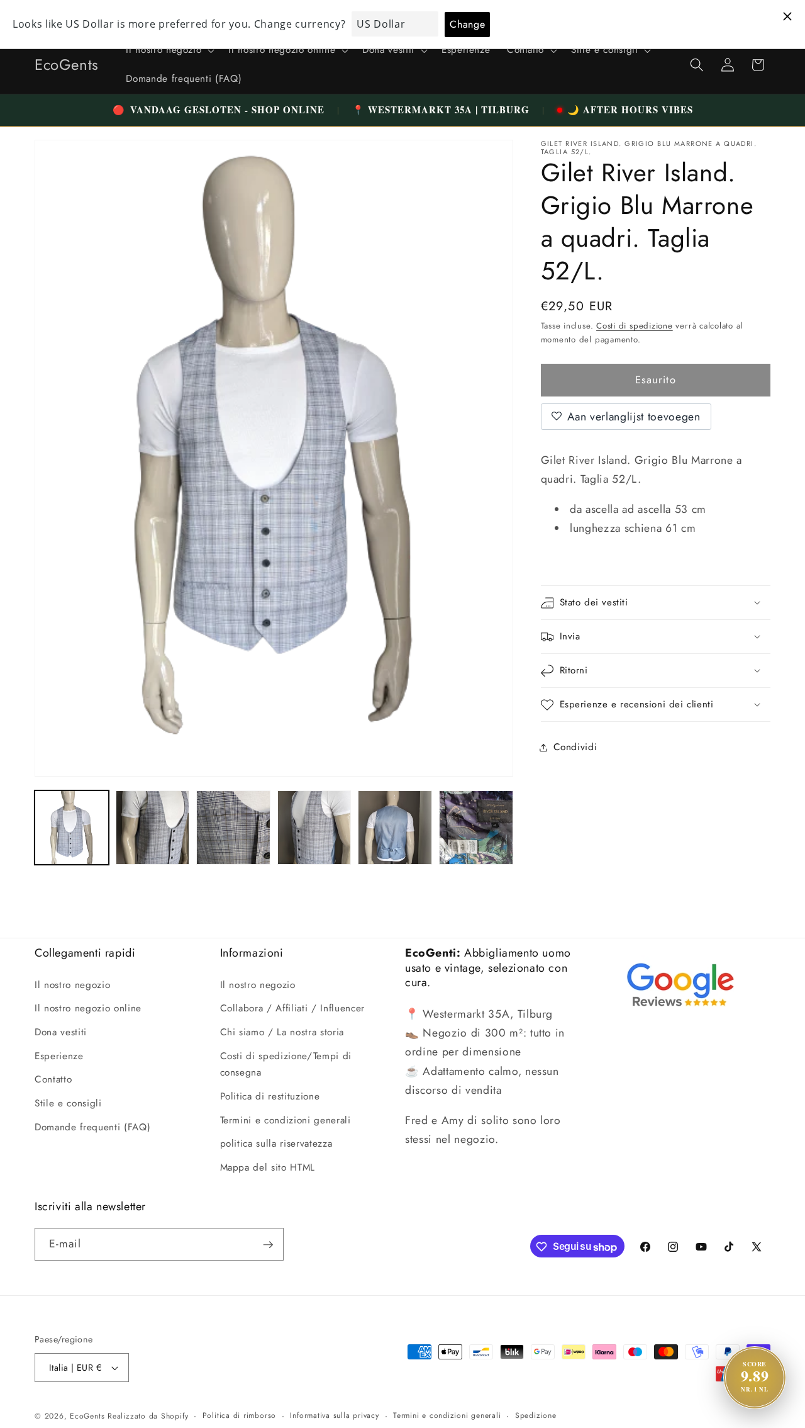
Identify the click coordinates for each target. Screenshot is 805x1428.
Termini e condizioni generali (285, 1120)
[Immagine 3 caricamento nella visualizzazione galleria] (233, 827)
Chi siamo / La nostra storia (282, 1032)
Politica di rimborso (239, 1415)
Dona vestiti (61, 1032)
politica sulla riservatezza (276, 1143)
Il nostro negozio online (88, 1008)
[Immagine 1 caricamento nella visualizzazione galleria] (72, 827)
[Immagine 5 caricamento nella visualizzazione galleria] (395, 827)
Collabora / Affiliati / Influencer (292, 1008)
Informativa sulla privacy (334, 1415)
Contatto (53, 1079)
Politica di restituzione (270, 1096)
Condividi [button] (575, 747)
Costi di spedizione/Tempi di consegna (286, 1064)
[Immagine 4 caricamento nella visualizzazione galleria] (314, 827)
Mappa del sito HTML (268, 1167)
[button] (169, 50)
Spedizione (536, 1415)
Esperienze (59, 1055)
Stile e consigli (68, 1103)
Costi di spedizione (634, 326)
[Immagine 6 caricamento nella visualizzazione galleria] (476, 827)
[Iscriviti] (268, 1244)
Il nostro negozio (72, 984)
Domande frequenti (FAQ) (92, 1126)
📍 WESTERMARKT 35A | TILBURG (441, 109)
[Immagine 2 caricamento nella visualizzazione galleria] (153, 827)
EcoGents (87, 1416)
